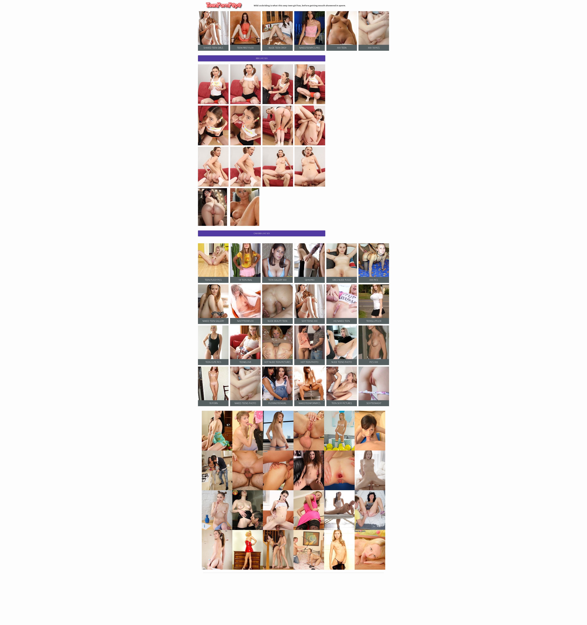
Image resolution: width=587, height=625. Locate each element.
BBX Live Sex (262, 58)
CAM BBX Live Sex (262, 233)
